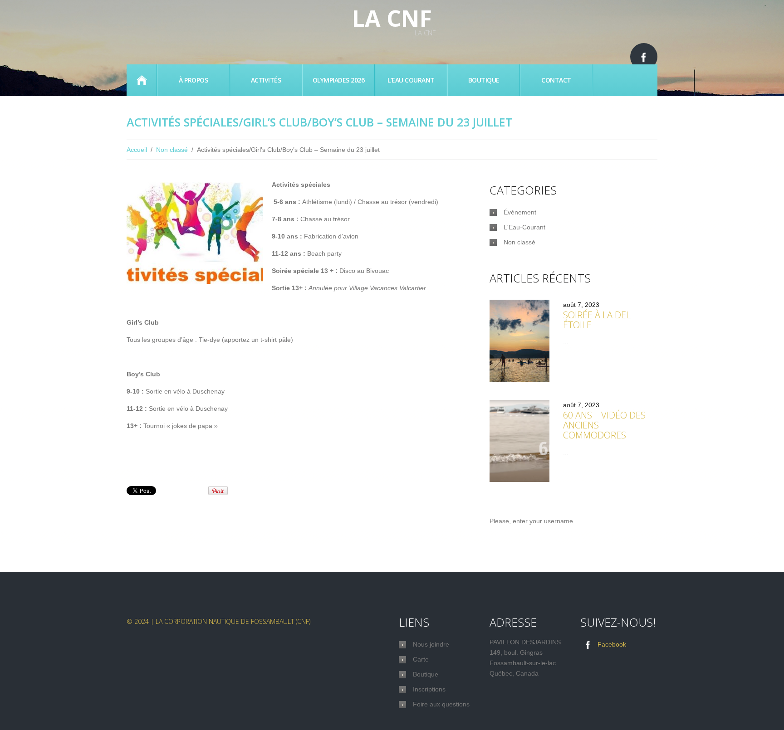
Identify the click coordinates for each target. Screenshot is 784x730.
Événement (520, 212)
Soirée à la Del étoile (597, 320)
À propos (193, 80)
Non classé (172, 149)
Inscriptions (429, 689)
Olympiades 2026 (339, 80)
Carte (421, 659)
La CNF (392, 18)
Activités (266, 80)
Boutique (484, 80)
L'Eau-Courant (524, 227)
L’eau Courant (411, 80)
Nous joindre (431, 644)
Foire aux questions (441, 704)
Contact (556, 80)
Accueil (142, 80)
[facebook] (643, 56)
